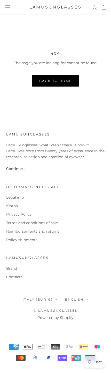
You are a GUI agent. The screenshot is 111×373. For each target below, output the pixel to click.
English (74, 299)
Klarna (12, 206)
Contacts (14, 277)
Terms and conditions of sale (32, 223)
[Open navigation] (7, 7)
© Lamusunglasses (55, 310)
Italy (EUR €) (38, 299)
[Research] (95, 7)
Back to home (55, 81)
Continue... (15, 168)
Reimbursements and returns (32, 231)
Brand (11, 268)
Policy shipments (21, 240)
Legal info (15, 197)
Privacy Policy (19, 214)
